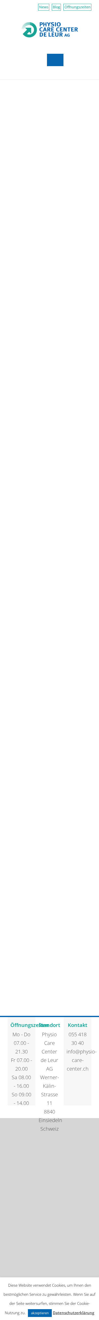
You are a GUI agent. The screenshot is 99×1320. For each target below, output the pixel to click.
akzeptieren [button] (40, 1313)
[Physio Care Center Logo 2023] (49, 24)
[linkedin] (77, 1096)
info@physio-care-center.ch (78, 1060)
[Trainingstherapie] (49, 144)
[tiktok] (77, 1086)
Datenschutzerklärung (73, 1312)
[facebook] (69, 1086)
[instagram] (85, 1086)
